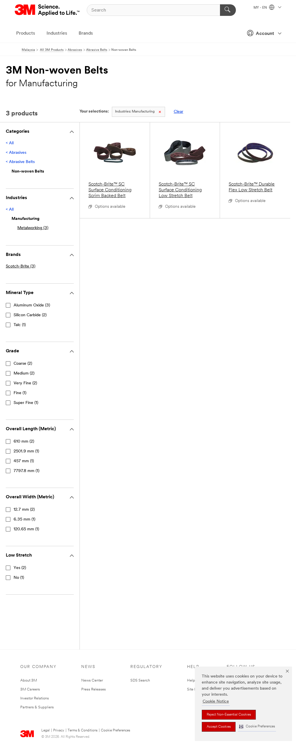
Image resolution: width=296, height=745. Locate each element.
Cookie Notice (216, 701)
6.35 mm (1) (24, 519)
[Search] (228, 10)
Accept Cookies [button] (219, 727)
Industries (57, 33)
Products (25, 33)
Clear (178, 112)
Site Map (194, 689)
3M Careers (30, 689)
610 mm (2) (24, 441)
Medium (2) (24, 373)
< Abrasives (16, 153)
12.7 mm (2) (24, 510)
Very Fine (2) (25, 383)
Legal (45, 730)
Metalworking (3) (32, 228)
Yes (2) (20, 568)
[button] (257, 726)
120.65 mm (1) (26, 529)
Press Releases (93, 689)
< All (10, 143)
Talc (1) (20, 325)
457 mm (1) (24, 461)
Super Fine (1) (26, 403)
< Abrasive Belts (20, 162)
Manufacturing (135, 111)
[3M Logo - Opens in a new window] (47, 10)
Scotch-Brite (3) (20, 266)
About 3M (28, 680)
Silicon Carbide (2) (30, 315)
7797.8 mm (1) (26, 471)
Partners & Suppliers (37, 707)
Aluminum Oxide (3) (32, 305)
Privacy (58, 730)
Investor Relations (34, 698)
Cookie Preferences (115, 730)
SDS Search (140, 680)
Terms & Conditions (82, 730)
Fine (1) (20, 393)
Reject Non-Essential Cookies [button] (229, 714)
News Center (92, 680)
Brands (86, 33)
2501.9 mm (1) (26, 451)
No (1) (19, 578)
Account (265, 33)
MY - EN (261, 8)
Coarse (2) (23, 364)
